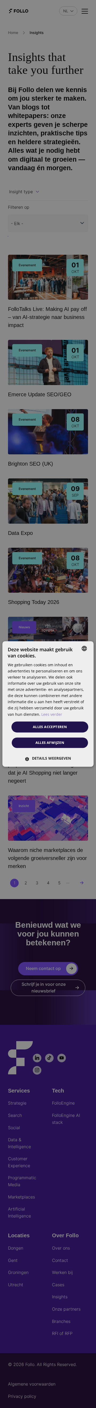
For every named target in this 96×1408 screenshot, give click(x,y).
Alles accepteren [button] (50, 726)
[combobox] (84, 648)
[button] (48, 759)
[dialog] (48, 704)
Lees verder (51, 714)
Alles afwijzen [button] (50, 742)
